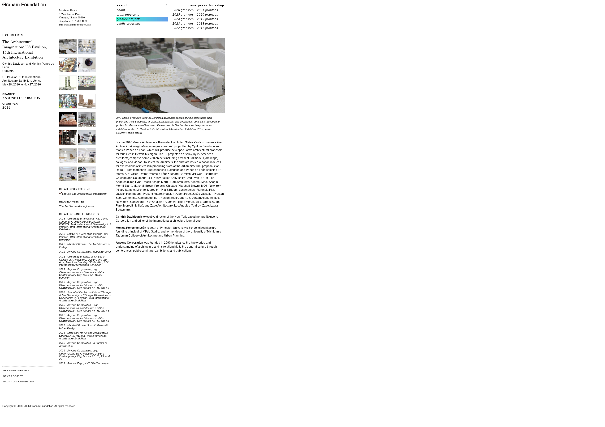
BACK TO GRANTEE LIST (19, 381)
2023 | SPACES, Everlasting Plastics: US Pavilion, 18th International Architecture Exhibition (83, 237)
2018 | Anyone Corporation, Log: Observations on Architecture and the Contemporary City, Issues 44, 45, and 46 (84, 308)
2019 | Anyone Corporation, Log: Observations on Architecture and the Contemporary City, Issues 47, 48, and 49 (84, 285)
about (121, 10)
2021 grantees (207, 10)
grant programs (128, 14)
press (202, 5)
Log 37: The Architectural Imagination (84, 193)
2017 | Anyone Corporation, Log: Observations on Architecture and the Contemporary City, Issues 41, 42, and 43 (84, 318)
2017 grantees (207, 28)
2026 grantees (183, 10)
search (122, 5)
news (193, 5)
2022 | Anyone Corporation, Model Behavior (85, 251)
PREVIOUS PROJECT (16, 370)
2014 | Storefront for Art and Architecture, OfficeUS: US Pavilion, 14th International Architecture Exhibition (83, 335)
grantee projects (129, 19)
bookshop (216, 5)
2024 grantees (183, 19)
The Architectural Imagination (76, 206)
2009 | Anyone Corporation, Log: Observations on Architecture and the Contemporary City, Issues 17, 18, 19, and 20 (84, 354)
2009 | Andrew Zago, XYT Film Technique (83, 363)
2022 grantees (183, 28)
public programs (129, 23)
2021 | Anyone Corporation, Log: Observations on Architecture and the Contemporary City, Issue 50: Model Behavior (81, 273)
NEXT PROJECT (13, 376)
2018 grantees (207, 23)
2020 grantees (207, 14)
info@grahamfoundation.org (75, 24)
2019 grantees (207, 19)
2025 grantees (183, 14)
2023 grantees (183, 23)
